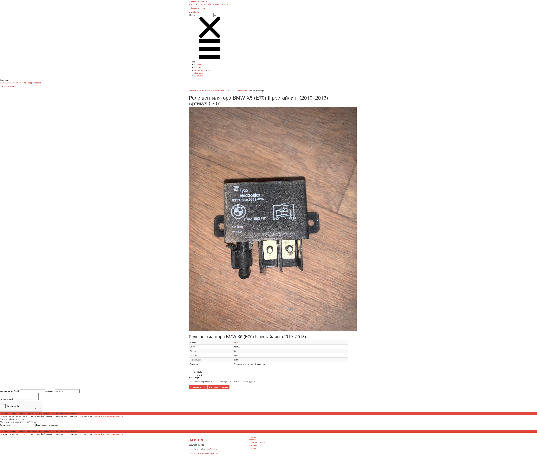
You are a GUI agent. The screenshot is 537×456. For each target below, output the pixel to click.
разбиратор (212, 449)
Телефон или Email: (9, 391)
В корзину (218, 387)
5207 (236, 342)
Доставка (198, 72)
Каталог (198, 67)
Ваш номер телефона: (47, 425)
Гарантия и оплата (203, 70)
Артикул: (49, 391)
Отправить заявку (38, 413)
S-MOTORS (198, 440)
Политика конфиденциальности (203, 453)
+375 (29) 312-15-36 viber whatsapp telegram (209, 4)
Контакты (198, 75)
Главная (198, 64)
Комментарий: (7, 398)
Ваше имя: (5, 425)
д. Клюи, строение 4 (198, 1)
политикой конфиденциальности (108, 416)
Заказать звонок (198, 8)
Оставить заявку (197, 387)
